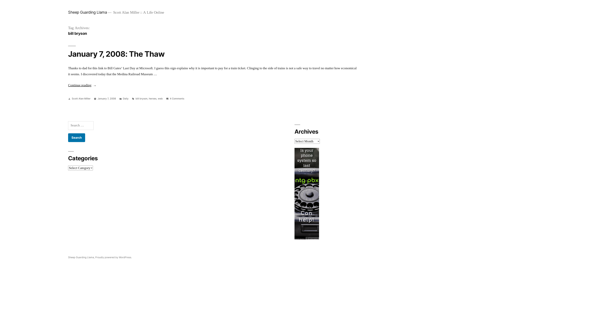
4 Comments (177, 98)
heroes (152, 98)
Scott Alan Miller (81, 98)
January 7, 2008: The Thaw (116, 54)
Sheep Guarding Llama (87, 12)
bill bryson (141, 98)
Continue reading (82, 85)
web (160, 98)
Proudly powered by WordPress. (113, 257)
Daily (126, 98)
